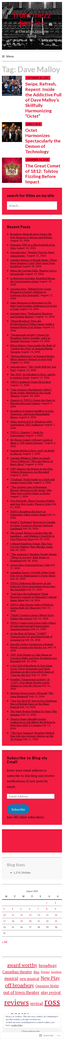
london (56, 972)
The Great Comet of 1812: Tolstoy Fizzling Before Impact (42, 173)
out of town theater (21, 992)
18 (13, 921)
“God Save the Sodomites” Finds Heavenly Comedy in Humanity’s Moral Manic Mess (33, 597)
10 (4, 914)
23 (56, 921)
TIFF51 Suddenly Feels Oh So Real (30, 382)
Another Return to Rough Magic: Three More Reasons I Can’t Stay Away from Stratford (33, 263)
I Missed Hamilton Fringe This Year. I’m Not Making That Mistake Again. (31, 545)
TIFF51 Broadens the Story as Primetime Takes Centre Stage (28, 513)
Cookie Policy (17, 1025)
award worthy (22, 965)
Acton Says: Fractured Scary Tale (30, 565)
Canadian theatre (17, 971)
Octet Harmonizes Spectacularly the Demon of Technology (43, 140)
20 (30, 921)
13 (30, 914)
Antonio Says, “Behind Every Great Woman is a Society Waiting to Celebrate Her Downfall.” (30, 292)
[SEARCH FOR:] (32, 205)
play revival (51, 992)
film (36, 972)
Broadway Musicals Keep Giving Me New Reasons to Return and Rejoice (31, 235)
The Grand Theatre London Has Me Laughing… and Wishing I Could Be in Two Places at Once (32, 536)
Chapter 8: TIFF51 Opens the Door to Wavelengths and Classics (32, 401)
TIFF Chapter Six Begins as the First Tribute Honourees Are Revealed (31, 470)
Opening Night (47, 986)
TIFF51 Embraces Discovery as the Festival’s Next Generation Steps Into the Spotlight (32, 586)
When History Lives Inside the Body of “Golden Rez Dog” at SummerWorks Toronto (32, 348)
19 (21, 921)
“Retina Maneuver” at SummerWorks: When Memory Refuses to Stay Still (32, 357)
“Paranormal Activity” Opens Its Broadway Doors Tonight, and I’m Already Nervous (30, 338)
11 (13, 914)
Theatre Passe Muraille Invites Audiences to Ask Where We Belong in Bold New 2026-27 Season (32, 722)
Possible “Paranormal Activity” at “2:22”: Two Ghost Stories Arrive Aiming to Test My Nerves (30, 682)
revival (36, 1003)
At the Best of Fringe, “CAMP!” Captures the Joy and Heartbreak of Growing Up (31, 636)
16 (56, 914)
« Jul (4, 941)
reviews (16, 1002)
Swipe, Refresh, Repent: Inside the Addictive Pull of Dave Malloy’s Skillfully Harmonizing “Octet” (43, 100)
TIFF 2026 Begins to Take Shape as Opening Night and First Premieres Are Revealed (33, 658)
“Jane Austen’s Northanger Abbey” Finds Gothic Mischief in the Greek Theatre (31, 393)
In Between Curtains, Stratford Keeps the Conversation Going (32, 279)
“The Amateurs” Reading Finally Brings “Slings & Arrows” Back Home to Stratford (33, 557)
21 (39, 921)
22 (47, 921)
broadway (48, 965)
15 (47, 914)
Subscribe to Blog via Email (27, 760)
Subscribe (18, 809)
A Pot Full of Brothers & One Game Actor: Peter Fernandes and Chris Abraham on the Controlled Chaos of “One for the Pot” (32, 670)
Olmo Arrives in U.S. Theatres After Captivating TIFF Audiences (31, 423)
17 (4, 921)
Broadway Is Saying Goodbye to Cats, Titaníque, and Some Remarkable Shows (32, 414)
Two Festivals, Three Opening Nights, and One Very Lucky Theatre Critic (32, 502)
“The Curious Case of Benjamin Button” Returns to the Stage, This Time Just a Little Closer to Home (31, 490)
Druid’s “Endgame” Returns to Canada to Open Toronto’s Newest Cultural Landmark (32, 525)
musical (11, 978)
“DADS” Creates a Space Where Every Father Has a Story (32, 616)
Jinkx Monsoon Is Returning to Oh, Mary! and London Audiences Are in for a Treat (33, 306)
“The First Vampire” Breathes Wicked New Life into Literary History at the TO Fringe (32, 736)
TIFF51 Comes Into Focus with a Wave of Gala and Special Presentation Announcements (33, 626)
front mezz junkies (32, 18)
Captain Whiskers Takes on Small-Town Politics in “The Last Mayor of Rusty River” (31, 461)
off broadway (19, 985)
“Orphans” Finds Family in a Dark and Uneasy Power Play (32, 481)
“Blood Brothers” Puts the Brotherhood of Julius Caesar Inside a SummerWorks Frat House (32, 324)
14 (39, 914)
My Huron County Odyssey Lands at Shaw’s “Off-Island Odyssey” (31, 441)
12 (21, 914)
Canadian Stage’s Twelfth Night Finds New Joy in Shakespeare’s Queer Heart (32, 574)
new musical (29, 978)
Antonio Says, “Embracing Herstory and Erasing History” (31, 315)
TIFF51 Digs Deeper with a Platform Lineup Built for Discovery (31, 606)
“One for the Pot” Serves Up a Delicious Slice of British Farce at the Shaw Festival (33, 704)
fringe (45, 972)
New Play (50, 978)
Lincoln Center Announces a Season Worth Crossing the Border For (31, 645)
